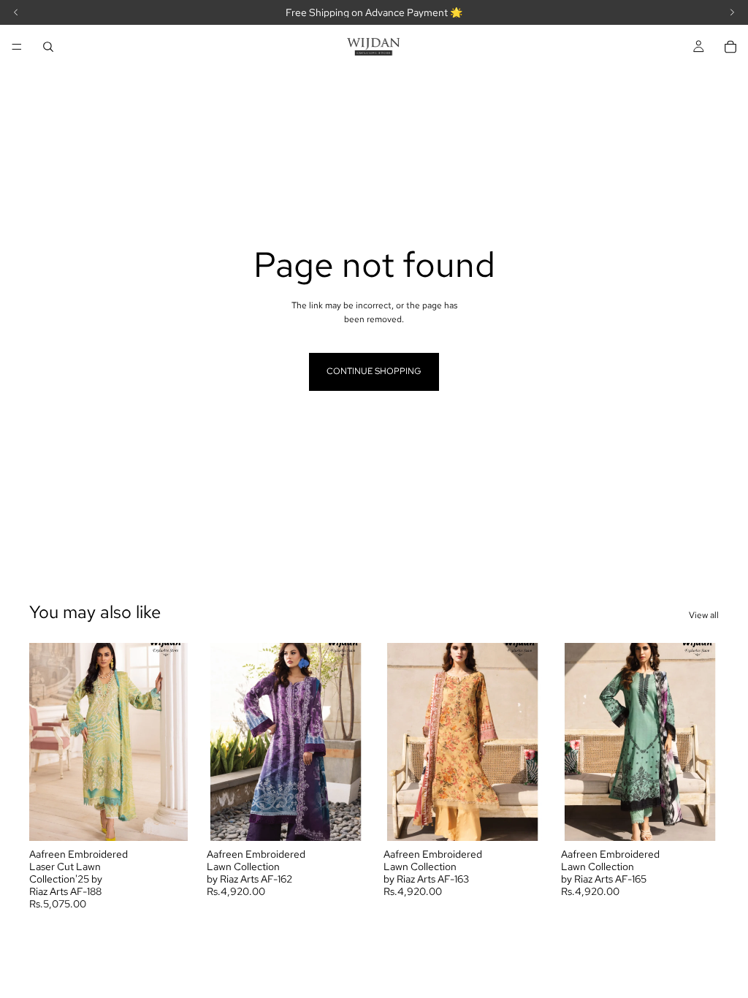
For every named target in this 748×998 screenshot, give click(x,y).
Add (177, 818)
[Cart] (730, 47)
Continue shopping (374, 371)
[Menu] (17, 47)
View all (704, 615)
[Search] (48, 47)
